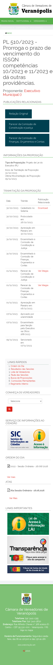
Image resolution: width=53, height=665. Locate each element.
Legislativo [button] (6, 28)
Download (43, 208)
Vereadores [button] (39, 21)
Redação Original (18, 113)
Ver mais (11, 477)
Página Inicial (7, 21)
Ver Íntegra (43, 271)
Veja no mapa (26, 630)
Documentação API (26, 645)
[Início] (30, 7)
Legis (27, 651)
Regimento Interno (19, 384)
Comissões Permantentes (23, 381)
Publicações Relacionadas (22, 101)
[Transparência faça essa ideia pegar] (28, 550)
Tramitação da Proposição (22, 190)
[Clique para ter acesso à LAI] (28, 523)
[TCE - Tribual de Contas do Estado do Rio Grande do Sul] (28, 569)
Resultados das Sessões (22, 369)
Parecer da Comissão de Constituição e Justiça (22, 125)
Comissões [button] (21, 28)
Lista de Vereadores (20, 372)
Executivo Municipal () (21, 93)
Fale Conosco (36, 28)
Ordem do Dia (17, 366)
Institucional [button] (23, 21)
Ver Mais (13, 498)
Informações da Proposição (23, 155)
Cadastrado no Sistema (28, 209)
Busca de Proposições (21, 378)
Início (9, 33)
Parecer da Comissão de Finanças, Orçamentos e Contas (26, 139)
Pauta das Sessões (19, 375)
